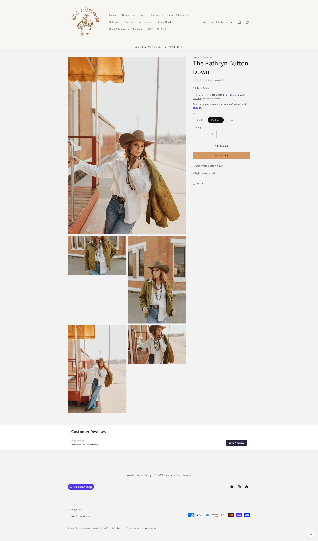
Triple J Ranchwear (83, 528)
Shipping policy (149, 528)
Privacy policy (133, 528)
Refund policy (118, 528)
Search (130, 475)
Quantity (197, 127)
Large (233, 120)
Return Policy (144, 475)
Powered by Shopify (100, 528)
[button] (143, 14)
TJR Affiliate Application (167, 475)
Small (201, 120)
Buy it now (221, 155)
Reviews (187, 475)
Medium (215, 120)
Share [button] (200, 183)
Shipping (197, 98)
